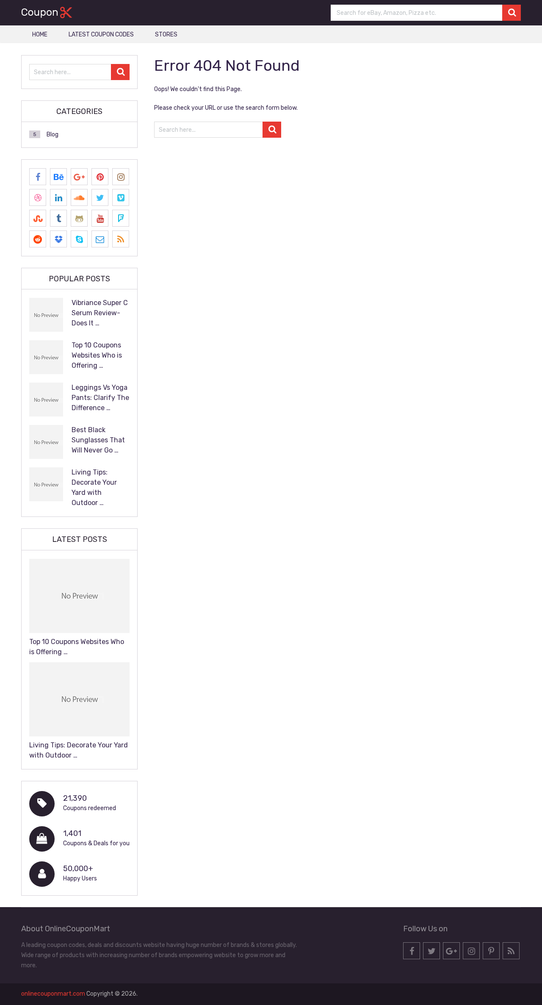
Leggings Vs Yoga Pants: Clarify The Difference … (100, 397)
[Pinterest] (99, 176)
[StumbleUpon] (37, 218)
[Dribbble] (37, 197)
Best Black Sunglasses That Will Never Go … (98, 440)
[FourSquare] (120, 218)
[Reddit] (37, 238)
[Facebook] (37, 176)
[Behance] (58, 176)
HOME (39, 34)
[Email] (99, 238)
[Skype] (79, 238)
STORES (166, 34)
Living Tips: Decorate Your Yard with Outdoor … (94, 487)
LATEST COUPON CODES (101, 34)
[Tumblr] (58, 218)
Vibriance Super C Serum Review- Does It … (100, 313)
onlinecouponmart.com (53, 993)
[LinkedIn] (58, 197)
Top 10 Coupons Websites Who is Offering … (97, 355)
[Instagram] (120, 176)
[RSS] (120, 238)
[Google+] (79, 176)
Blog (52, 134)
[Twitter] (99, 197)
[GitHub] (79, 218)
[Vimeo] (120, 197)
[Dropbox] (58, 238)
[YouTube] (99, 218)
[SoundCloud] (79, 197)
